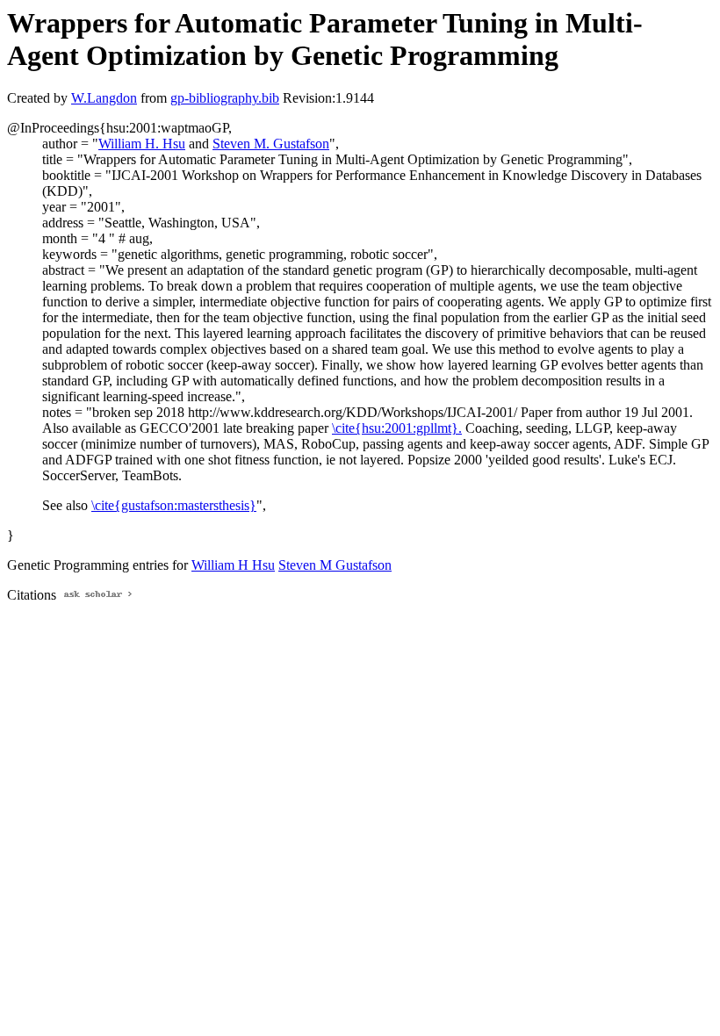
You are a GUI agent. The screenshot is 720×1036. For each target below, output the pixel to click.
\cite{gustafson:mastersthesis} (173, 505)
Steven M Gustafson (335, 565)
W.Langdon (104, 97)
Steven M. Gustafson (270, 143)
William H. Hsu (141, 143)
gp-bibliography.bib (224, 97)
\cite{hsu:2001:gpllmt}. (397, 428)
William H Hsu (233, 565)
